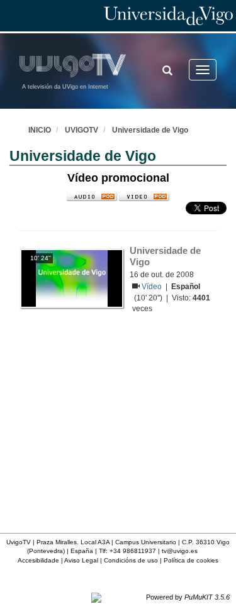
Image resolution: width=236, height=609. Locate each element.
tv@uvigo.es (180, 550)
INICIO (39, 130)
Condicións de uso (131, 560)
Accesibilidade (38, 560)
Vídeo (153, 286)
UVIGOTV (81, 130)
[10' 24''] (72, 277)
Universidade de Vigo (150, 130)
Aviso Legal (81, 560)
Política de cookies (191, 560)
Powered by (188, 597)
